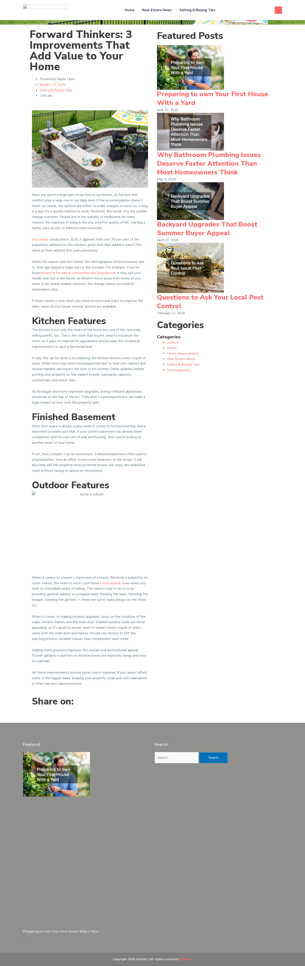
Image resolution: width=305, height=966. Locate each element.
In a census (40, 239)
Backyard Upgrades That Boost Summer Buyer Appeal (207, 229)
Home (129, 10)
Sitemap (186, 959)
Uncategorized (178, 370)
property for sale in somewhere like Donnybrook (79, 273)
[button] (278, 10)
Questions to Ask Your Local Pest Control (210, 302)
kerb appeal (111, 583)
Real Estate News (157, 10)
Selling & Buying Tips (197, 10)
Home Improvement (182, 353)
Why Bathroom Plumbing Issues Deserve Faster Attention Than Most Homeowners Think (209, 163)
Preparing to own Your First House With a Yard (212, 98)
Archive (172, 342)
